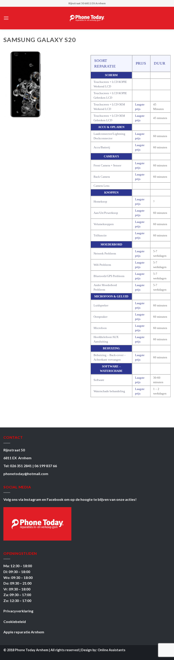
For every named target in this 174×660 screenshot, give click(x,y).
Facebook (55, 499)
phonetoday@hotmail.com (25, 473)
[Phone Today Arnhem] (87, 18)
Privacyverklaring (18, 611)
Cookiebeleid (14, 621)
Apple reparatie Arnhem (23, 632)
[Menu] (6, 17)
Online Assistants (111, 650)
